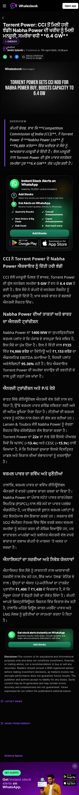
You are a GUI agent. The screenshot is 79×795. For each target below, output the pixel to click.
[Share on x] (11, 57)
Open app (70, 6)
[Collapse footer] (75, 766)
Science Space (13, 755)
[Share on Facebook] (17, 57)
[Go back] (3, 18)
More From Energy (18, 723)
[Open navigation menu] (4, 6)
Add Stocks (39, 233)
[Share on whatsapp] (5, 57)
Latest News (13, 701)
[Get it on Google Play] (24, 243)
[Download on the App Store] (54, 243)
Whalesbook (28, 6)
